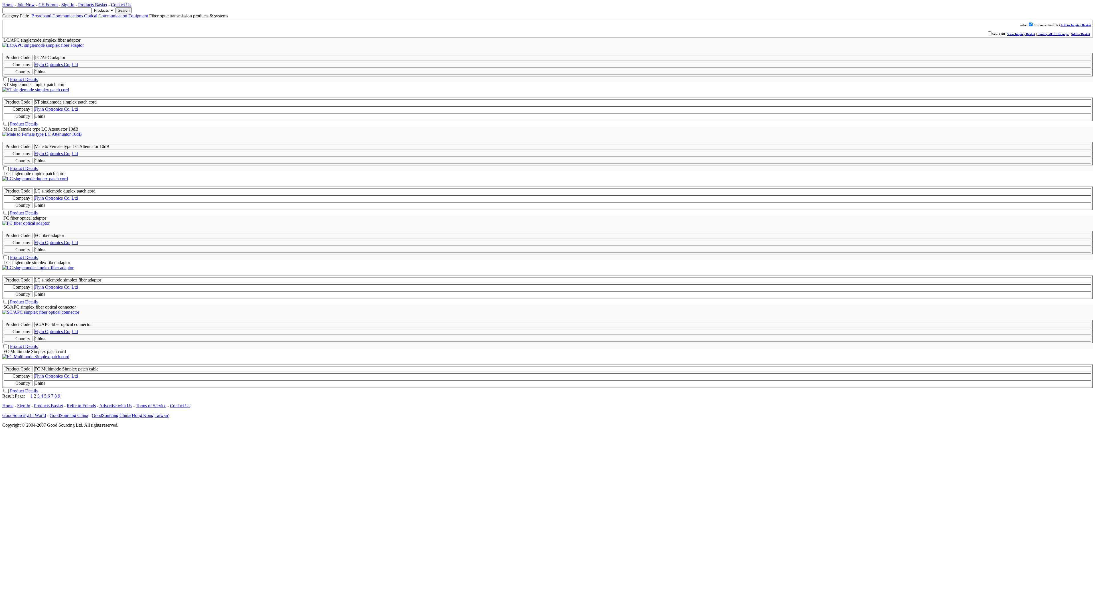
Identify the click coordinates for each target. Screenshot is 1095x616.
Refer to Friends (81, 405)
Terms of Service (151, 405)
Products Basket (92, 4)
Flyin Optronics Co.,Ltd (56, 64)
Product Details (24, 79)
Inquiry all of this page (1053, 34)
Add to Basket (1080, 34)
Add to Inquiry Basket (1075, 25)
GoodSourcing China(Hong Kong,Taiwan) (130, 415)
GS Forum (48, 4)
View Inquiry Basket (1021, 34)
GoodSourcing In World (24, 415)
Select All (998, 34)
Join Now (26, 4)
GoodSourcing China (69, 415)
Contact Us (121, 4)
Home (7, 4)
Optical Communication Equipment (116, 15)
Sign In (67, 4)
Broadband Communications (57, 15)
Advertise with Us (115, 405)
